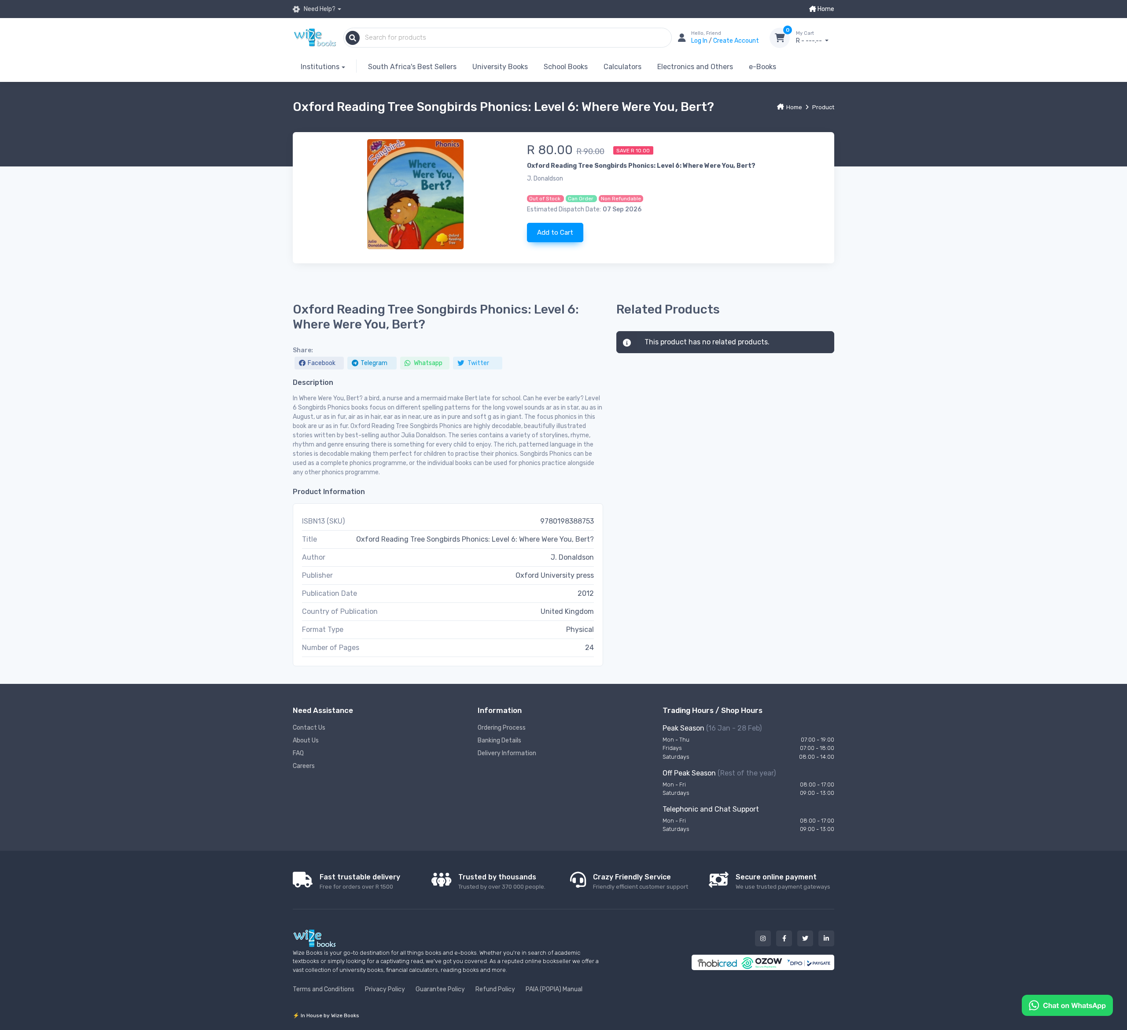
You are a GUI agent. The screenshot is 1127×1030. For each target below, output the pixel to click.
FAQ (298, 753)
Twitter (477, 363)
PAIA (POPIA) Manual (554, 989)
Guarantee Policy (440, 989)
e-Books (762, 67)
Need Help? (318, 9)
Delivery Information (507, 753)
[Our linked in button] (826, 938)
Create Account (736, 40)
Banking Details (499, 740)
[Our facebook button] (784, 938)
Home (825, 9)
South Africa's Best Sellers (412, 67)
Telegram (374, 363)
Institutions (320, 67)
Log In (700, 40)
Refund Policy (495, 989)
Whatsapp (427, 363)
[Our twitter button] (805, 938)
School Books (566, 67)
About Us (306, 740)
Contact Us (309, 727)
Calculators (622, 67)
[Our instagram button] (763, 938)
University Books (500, 67)
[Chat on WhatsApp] (1067, 1004)
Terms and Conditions (323, 989)
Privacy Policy (385, 989)
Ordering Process (502, 727)
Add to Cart (555, 232)
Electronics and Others (695, 67)
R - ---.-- (809, 37)
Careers (304, 766)
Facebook (321, 363)
